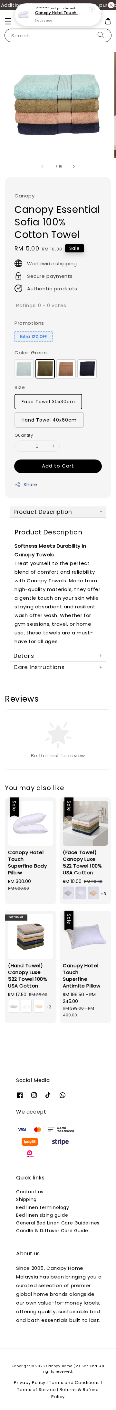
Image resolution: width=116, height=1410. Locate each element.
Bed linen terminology (42, 1207)
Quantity (24, 435)
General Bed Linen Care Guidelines (58, 1223)
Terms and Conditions (74, 1382)
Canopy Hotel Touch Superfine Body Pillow (58, 13)
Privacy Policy (29, 1382)
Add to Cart (58, 465)
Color (31, 352)
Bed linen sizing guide (42, 1215)
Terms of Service (36, 1390)
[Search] (101, 35)
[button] (8, 21)
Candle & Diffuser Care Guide (52, 1230)
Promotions (29, 323)
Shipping (26, 1199)
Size (20, 387)
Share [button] (30, 484)
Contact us (30, 1191)
